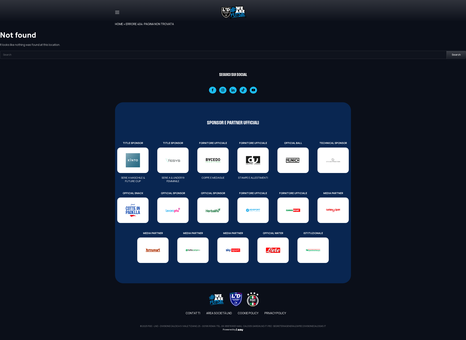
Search (456, 54)
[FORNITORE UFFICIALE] (213, 160)
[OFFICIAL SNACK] (133, 210)
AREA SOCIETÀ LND (219, 313)
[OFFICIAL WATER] (273, 250)
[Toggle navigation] (117, 12)
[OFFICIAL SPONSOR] (173, 210)
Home (119, 24)
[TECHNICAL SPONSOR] (333, 160)
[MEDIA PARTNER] (333, 210)
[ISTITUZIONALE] (313, 250)
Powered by (229, 329)
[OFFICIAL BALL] (293, 160)
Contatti (193, 313)
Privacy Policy (275, 313)
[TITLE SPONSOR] (133, 160)
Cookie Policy (248, 313)
